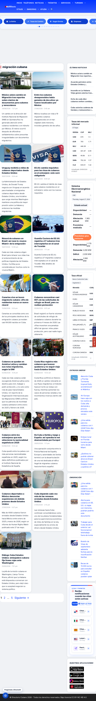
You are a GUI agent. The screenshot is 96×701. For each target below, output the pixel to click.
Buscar (52, 9)
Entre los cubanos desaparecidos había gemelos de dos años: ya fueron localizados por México (46, 100)
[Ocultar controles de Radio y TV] (94, 324)
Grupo (89, 603)
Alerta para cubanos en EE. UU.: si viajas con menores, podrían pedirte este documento (87, 508)
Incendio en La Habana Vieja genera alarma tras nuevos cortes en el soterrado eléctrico (81, 91)
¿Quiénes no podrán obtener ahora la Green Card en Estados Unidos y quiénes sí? (87, 460)
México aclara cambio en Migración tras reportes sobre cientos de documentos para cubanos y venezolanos (15, 100)
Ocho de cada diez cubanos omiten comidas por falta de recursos (81, 100)
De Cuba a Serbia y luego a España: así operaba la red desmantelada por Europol (47, 437)
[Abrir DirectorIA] (5, 695)
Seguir (83, 603)
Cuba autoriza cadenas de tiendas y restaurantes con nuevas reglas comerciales (82, 108)
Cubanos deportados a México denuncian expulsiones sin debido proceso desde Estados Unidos (13, 499)
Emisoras (31, 9)
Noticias (39, 3)
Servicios (65, 3)
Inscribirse (75, 603)
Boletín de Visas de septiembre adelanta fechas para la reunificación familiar (86, 549)
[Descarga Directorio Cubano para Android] (77, 676)
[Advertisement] (48, 46)
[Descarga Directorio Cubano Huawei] (77, 687)
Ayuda (43, 9)
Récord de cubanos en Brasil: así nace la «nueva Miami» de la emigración (14, 241)
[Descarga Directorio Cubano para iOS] (77, 670)
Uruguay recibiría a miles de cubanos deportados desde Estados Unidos (15, 170)
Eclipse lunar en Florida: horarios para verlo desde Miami (86, 442)
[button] (94, 331)
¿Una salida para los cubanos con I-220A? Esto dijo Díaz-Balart (87, 425)
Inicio (19, 3)
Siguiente (22, 597)
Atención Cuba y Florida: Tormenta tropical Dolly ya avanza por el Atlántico (87, 383)
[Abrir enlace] (75, 377)
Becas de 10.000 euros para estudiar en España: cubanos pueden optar (86, 570)
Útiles (20, 9)
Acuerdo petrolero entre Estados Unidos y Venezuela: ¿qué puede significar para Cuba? (81, 83)
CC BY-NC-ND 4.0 (79, 697)
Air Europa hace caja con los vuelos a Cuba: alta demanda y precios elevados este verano (86, 404)
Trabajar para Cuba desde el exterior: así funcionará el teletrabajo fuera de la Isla (87, 528)
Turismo (79, 3)
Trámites (52, 3)
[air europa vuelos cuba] (75, 397)
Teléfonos (28, 3)
